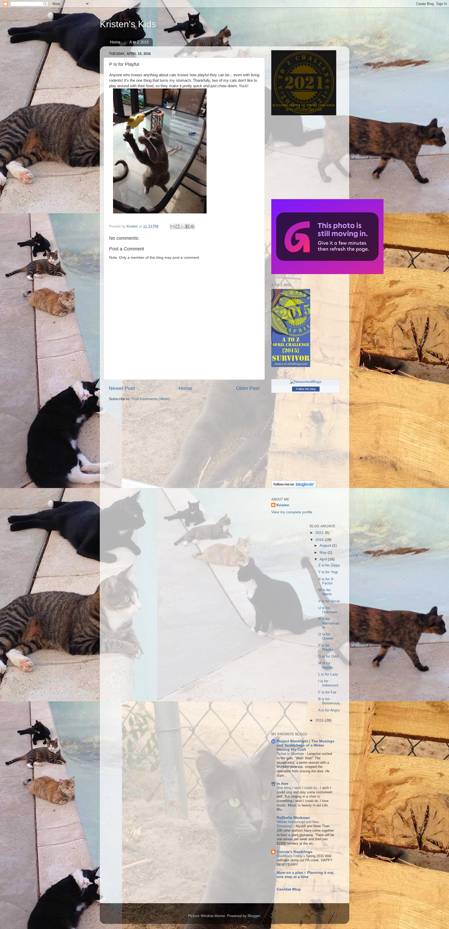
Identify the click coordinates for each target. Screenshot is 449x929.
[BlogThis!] (177, 226)
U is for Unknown (328, 610)
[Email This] (172, 226)
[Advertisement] (303, 157)
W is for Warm (325, 592)
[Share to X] (182, 226)
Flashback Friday (290, 856)
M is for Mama (325, 665)
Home (115, 42)
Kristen (282, 505)
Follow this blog (305, 388)
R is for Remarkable (328, 623)
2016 (320, 540)
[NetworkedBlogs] (305, 382)
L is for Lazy (328, 674)
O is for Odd (328, 656)
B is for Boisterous (329, 701)
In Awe (282, 784)
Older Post (248, 388)
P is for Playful (325, 647)
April (324, 559)
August (326, 545)
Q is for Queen (325, 636)
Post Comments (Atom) (150, 399)
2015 (320, 720)
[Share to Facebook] (187, 226)
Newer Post (122, 388)
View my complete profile (291, 512)
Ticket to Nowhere (291, 754)
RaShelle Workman (293, 818)
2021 (320, 533)
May (324, 552)
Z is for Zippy (329, 565)
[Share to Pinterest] (192, 226)
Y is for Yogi (328, 572)
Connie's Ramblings (294, 852)
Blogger (254, 916)
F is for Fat (327, 692)
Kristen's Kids (128, 24)
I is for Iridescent (328, 683)
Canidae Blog (289, 889)
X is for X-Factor (326, 581)
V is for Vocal (329, 601)
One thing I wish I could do (297, 788)
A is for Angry (329, 710)
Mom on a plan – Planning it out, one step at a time (305, 875)
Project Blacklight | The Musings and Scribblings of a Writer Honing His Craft (305, 745)
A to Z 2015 (139, 42)
